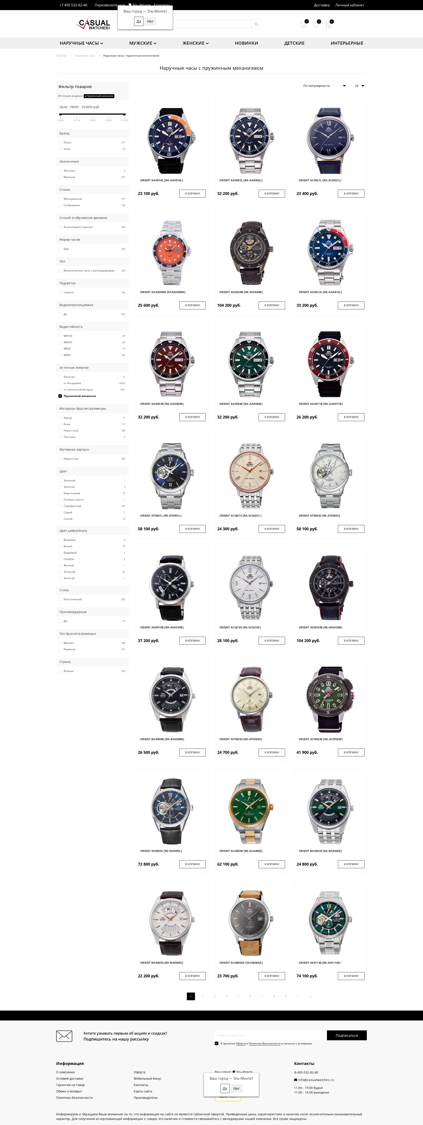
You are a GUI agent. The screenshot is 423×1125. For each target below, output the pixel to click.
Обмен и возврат (69, 1091)
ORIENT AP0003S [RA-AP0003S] (240, 739)
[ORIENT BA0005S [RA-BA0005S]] (172, 923)
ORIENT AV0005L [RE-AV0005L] (161, 851)
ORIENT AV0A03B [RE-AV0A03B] (320, 627)
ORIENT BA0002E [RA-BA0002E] (320, 851)
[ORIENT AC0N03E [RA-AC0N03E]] (330, 699)
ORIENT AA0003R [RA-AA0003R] (162, 404)
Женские (193, 43)
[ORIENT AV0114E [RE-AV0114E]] (330, 923)
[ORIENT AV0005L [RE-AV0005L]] (172, 811)
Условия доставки (69, 1078)
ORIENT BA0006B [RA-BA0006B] (162, 739)
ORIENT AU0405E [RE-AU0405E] (240, 851)
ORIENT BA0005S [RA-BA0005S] (161, 963)
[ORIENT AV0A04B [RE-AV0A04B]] (251, 252)
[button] (349, 5)
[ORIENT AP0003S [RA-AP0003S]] (251, 699)
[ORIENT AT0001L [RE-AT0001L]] (172, 476)
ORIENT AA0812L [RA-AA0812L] (320, 292)
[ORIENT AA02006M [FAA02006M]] (172, 252)
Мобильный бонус (147, 1078)
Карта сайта (143, 1091)
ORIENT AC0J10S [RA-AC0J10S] (240, 627)
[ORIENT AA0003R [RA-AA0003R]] (172, 364)
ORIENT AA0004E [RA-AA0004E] (240, 404)
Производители (146, 1098)
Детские (294, 43)
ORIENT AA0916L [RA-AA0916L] (161, 180)
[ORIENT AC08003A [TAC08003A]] (251, 923)
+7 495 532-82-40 (73, 5)
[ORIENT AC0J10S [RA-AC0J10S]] (251, 587)
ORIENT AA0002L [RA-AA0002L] (240, 180)
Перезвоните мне (110, 5)
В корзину (192, 193)
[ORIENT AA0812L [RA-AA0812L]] (330, 252)
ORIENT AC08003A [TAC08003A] (241, 963)
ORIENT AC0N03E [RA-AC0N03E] (321, 739)
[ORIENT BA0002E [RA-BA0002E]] (330, 811)
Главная (61, 55)
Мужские (140, 43)
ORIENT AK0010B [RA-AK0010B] (162, 627)
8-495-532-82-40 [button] (306, 1072)
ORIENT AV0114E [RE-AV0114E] (319, 963)
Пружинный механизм (99, 95)
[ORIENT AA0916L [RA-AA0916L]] (172, 140)
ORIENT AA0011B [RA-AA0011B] (321, 404)
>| (310, 996)
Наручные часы (79, 43)
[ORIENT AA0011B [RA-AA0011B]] (330, 364)
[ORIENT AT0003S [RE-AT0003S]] (330, 476)
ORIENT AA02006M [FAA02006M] (162, 292)
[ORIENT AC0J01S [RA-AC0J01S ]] (251, 476)
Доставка (322, 5)
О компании (65, 1072)
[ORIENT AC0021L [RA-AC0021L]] (330, 140)
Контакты (162, 5)
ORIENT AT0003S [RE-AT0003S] (319, 516)
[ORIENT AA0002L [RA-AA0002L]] (251, 140)
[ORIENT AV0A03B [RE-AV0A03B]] (330, 587)
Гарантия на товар (70, 1085)
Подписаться (347, 1035)
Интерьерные (347, 43)
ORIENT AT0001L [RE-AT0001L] (160, 516)
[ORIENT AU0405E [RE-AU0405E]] (251, 811)
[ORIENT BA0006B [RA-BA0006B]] (172, 699)
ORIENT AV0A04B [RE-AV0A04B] (241, 292)
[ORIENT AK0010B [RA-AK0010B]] (172, 587)
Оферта (241, 1043)
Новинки (246, 43)
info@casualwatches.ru (315, 1080)
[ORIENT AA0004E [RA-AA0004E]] (251, 364)
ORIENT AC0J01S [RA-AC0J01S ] (240, 516)
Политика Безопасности (264, 1043)
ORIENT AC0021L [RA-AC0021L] (320, 180)
